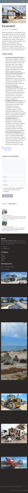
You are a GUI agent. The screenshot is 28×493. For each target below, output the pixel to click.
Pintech (15, 490)
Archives (4, 203)
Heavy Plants (7, 148)
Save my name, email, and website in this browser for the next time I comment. (14, 189)
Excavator (4, 215)
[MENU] (26, 1)
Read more (11, 219)
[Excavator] (4, 214)
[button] (23, 1)
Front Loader (7, 150)
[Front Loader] (4, 225)
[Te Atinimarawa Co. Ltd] (2, 1)
